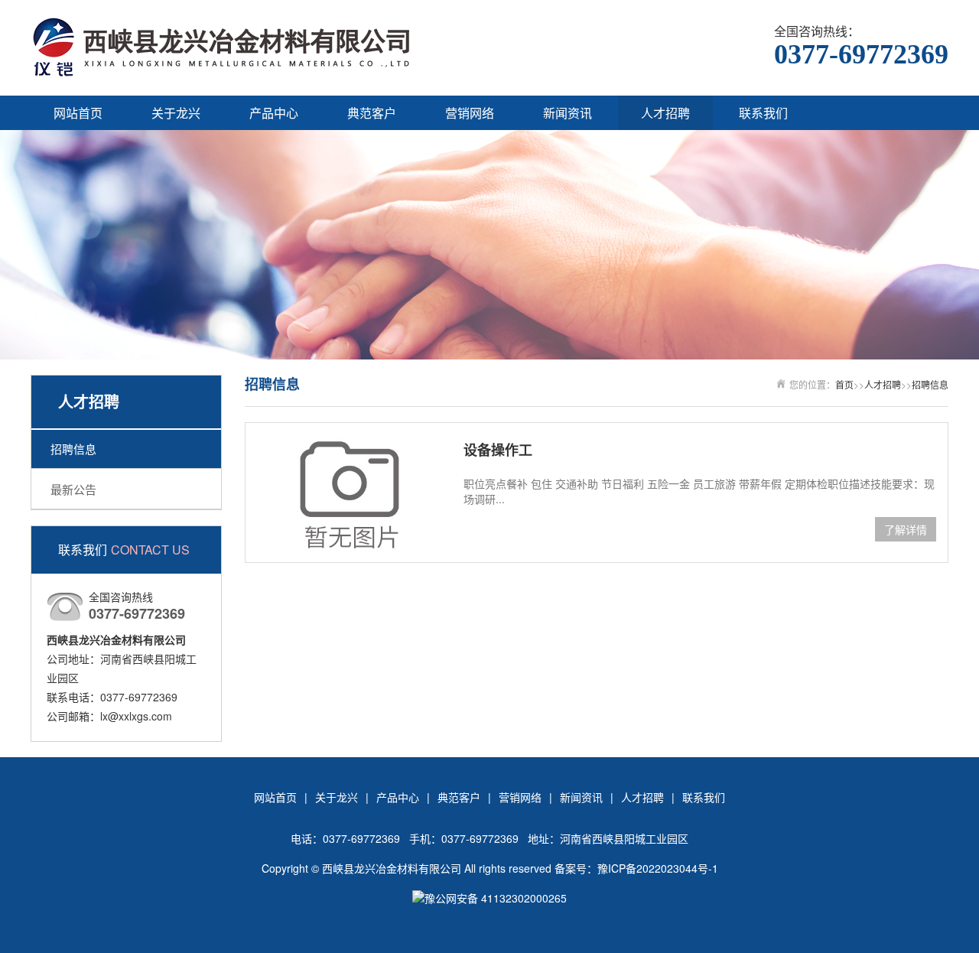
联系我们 (763, 113)
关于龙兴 (175, 113)
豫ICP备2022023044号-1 (657, 868)
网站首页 (78, 113)
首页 (844, 384)
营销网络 (469, 113)
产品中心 (273, 113)
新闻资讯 (567, 113)
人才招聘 (665, 113)
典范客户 (371, 113)
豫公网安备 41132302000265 (495, 898)
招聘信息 (73, 449)
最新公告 (73, 489)
